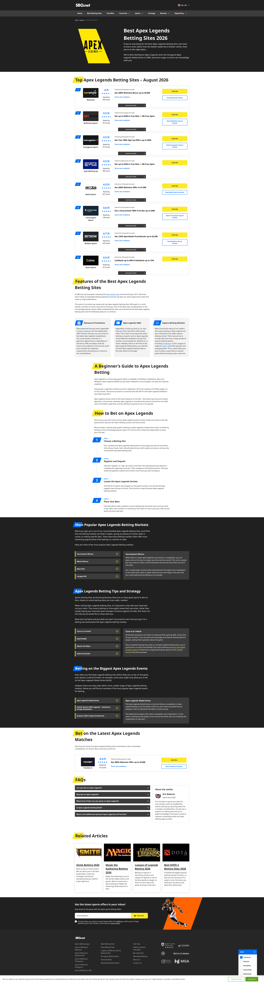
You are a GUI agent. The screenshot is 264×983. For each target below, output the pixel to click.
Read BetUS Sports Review (174, 192)
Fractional (246, 957)
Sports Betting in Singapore (81, 965)
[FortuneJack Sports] (90, 211)
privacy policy (115, 923)
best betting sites (113, 294)
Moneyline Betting (140, 956)
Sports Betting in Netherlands (81, 954)
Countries (123, 13)
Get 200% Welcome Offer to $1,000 (130, 187)
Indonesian (247, 974)
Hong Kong (247, 970)
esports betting (85, 331)
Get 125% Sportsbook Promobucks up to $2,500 (136, 236)
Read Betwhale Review (175, 98)
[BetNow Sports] (90, 236)
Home (79, 13)
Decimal (246, 961)
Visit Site (175, 91)
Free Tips (136, 944)
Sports (137, 13)
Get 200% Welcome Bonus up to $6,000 (132, 93)
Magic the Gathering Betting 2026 (117, 868)
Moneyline (247, 966)
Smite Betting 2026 (87, 865)
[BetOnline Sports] (90, 116)
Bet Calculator (138, 953)
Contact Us (137, 963)
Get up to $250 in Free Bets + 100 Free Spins (135, 116)
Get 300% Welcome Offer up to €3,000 (128, 762)
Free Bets (110, 13)
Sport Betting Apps (82, 944)
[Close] (262, 976)
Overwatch (167, 343)
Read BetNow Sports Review (174, 242)
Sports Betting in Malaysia (81, 948)
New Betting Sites (108, 947)
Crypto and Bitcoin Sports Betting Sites (111, 951)
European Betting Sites (110, 956)
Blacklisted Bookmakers (110, 963)
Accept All (251, 979)
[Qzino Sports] (90, 260)
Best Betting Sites (94, 13)
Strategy (151, 13)
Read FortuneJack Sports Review (175, 217)
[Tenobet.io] (88, 762)
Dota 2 (164, 346)
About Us (136, 959)
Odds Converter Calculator (139, 948)
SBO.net (120, 921)
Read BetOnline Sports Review (175, 122)
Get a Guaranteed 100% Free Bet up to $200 (135, 210)
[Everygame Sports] (90, 140)
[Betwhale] (90, 93)
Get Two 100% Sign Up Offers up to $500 (133, 140)
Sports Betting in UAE (83, 970)
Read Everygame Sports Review (174, 146)
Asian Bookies (106, 959)
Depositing (179, 13)
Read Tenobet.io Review (174, 766)
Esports (82, 20)
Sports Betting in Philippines (81, 960)
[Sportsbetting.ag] (90, 164)
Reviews (163, 13)
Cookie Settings (236, 979)
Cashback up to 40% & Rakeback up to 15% (134, 260)
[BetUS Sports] (90, 187)
